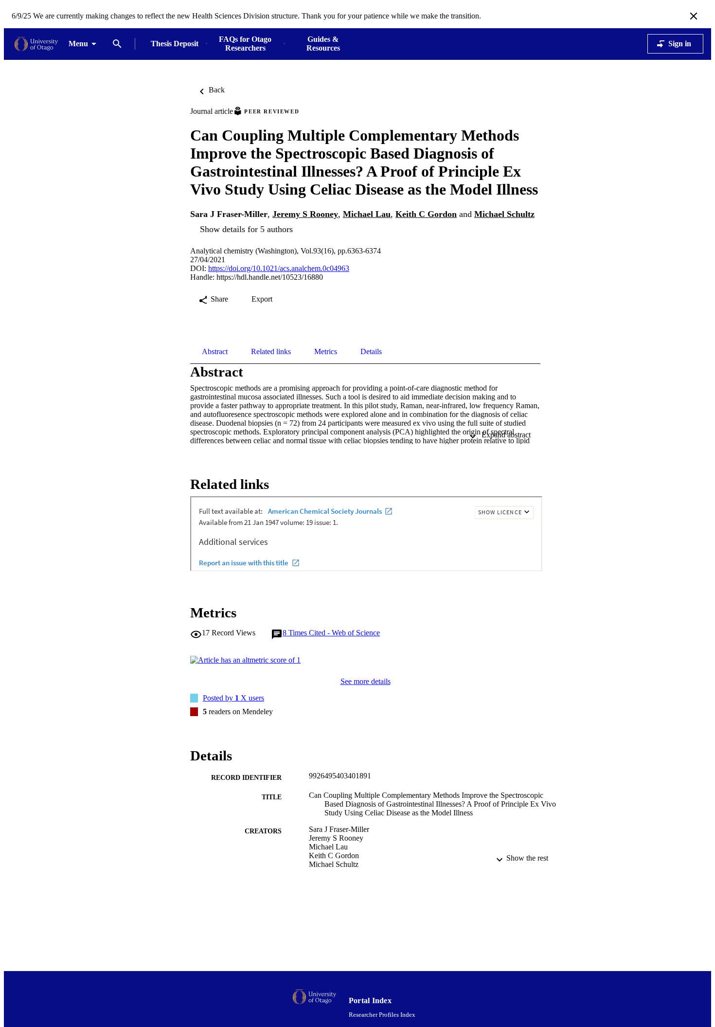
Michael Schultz (504, 214)
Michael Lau (367, 214)
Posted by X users (233, 698)
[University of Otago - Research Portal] (36, 44)
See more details (365, 681)
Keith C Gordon (426, 214)
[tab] (214, 351)
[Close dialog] (693, 16)
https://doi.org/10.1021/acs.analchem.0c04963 (278, 268)
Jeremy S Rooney (305, 214)
